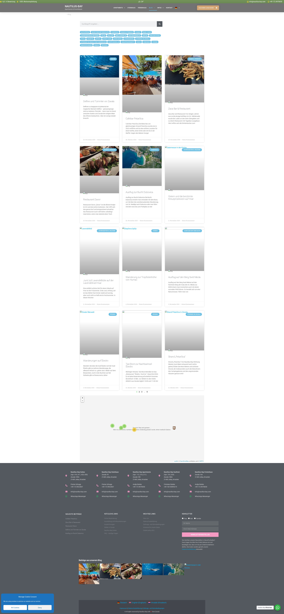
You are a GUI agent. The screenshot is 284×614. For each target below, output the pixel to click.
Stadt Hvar (107, 39)
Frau (185, 518)
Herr (191, 518)
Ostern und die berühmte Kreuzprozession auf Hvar (181, 197)
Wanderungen (86, 45)
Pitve (83, 39)
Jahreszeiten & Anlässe (90, 35)
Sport (98, 39)
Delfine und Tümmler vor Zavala (98, 101)
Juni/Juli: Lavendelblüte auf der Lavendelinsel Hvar (98, 281)
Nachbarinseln (134, 35)
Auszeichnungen (109, 524)
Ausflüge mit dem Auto (100, 32)
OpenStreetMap (184, 461)
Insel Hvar (147, 32)
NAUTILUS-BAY (74, 7)
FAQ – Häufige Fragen (111, 533)
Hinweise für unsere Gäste (151, 527)
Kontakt (169, 8)
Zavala (96, 45)
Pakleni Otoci (155, 35)
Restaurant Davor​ (91, 199)
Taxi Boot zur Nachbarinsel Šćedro (139, 365)
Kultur (110, 35)
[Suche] (159, 24)
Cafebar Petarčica (134, 118)
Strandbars (129, 39)
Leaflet (176, 461)
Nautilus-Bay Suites (110, 530)
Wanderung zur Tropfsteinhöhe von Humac (141, 278)
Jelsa (103, 35)
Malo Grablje (121, 35)
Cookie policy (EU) (148, 530)
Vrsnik (154, 42)
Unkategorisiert (128, 42)
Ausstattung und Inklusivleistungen (115, 521)
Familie (198, 518)
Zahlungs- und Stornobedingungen (153, 608)
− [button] (82, 401)
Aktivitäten (85, 32)
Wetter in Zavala (109, 527)
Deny (40, 607)
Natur (145, 35)
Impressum (123, 608)
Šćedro (104, 45)
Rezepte (90, 39)
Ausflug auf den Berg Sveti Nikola (184, 277)
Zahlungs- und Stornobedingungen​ (154, 524)
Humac (137, 32)
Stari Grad (118, 39)
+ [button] (82, 398)
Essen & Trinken (127, 32)
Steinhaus (131, 8)
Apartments (118, 8)
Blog (151, 8)
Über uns (146, 518)
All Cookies (15, 607)
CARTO (201, 461)
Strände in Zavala (142, 39)
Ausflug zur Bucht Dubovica (139, 192)
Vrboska (146, 42)
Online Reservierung (110, 518)
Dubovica (114, 32)
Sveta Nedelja (113, 42)
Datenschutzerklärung (150, 521)
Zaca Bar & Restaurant (179, 108)
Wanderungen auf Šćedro (95, 360)
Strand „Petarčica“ (176, 356)
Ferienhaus (142, 8)
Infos (159, 8)
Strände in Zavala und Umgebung (93, 42)
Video (139, 42)
